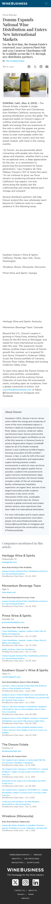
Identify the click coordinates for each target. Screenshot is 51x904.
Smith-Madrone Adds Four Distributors (18, 649)
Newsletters (17, 862)
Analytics (16, 859)
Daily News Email (31, 859)
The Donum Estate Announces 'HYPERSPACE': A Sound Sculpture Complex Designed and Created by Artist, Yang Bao (25, 771)
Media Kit (26, 898)
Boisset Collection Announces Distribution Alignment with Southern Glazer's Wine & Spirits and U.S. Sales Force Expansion (24, 709)
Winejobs (37, 855)
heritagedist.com (9, 562)
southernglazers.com (11, 677)
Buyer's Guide (33, 862)
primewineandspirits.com (13, 622)
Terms (31, 894)
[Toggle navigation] (46, 3)
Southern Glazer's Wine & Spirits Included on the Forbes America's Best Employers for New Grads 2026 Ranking (24, 730)
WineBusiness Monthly (19, 855)
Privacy (21, 894)
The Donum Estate (15, 60)
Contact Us (19, 890)
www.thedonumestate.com (17, 389)
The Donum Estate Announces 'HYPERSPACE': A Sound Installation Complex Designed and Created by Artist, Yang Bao (25, 792)
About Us (32, 890)
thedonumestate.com (11, 751)
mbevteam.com (9, 592)
